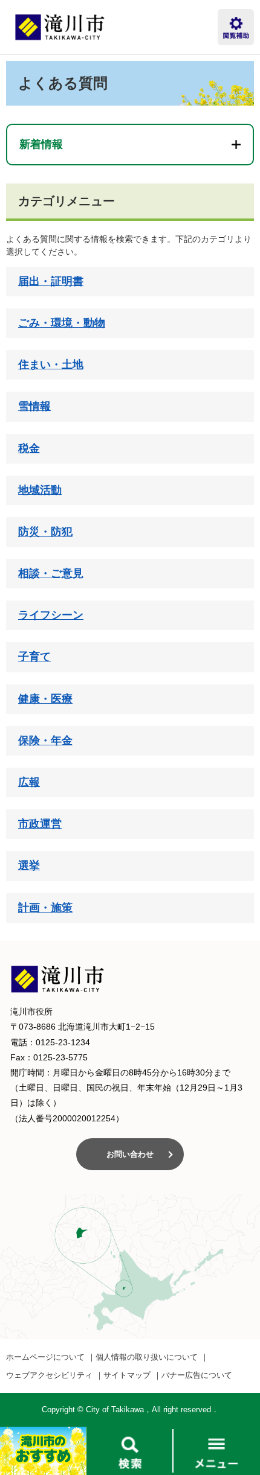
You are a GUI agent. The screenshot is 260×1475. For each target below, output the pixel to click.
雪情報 (34, 406)
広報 (29, 782)
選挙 (29, 865)
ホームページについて (45, 1357)
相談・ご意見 (50, 573)
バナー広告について (196, 1375)
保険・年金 (45, 740)
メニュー (217, 1451)
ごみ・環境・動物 (61, 323)
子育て (34, 657)
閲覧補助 (236, 27)
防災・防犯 (45, 532)
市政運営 (40, 824)
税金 (29, 448)
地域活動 (40, 490)
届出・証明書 (50, 281)
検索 (129, 1451)
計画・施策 (45, 908)
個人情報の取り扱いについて (147, 1357)
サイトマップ (127, 1375)
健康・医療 (45, 699)
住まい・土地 (50, 364)
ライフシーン (50, 615)
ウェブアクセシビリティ (49, 1375)
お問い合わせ (130, 1154)
